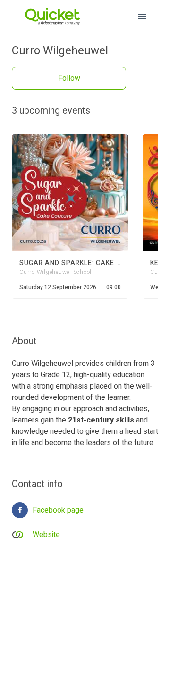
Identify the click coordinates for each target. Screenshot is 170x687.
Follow (69, 78)
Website (46, 534)
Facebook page (58, 510)
